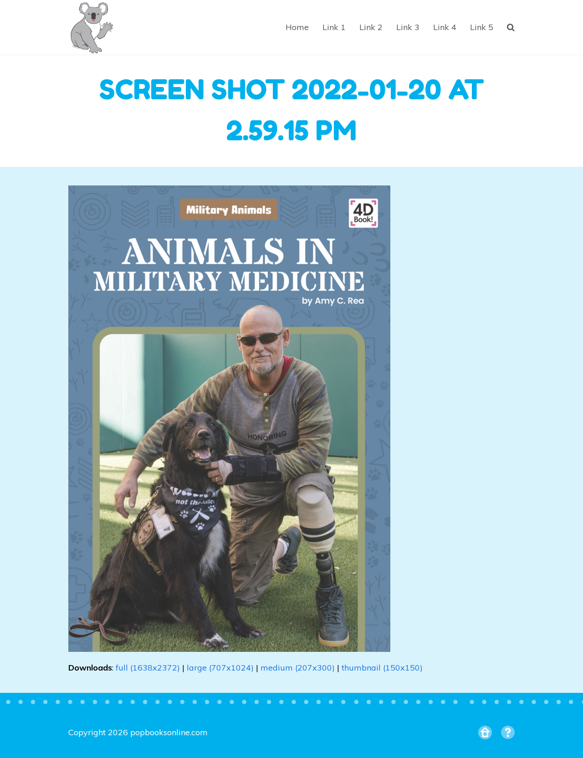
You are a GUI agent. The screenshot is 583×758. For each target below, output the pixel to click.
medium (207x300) (298, 667)
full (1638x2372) (148, 667)
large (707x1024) (220, 667)
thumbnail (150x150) (382, 667)
